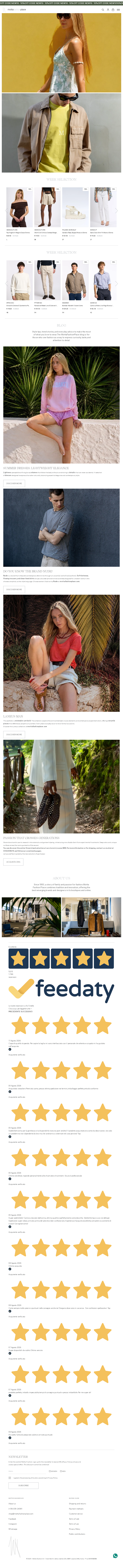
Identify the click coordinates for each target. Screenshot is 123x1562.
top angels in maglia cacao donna (18, 233)
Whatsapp (13, 1529)
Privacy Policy (52, 1478)
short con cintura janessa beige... (46, 233)
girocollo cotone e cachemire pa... (18, 306)
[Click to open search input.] (103, 9)
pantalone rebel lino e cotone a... (46, 306)
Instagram (13, 1524)
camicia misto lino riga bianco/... (102, 306)
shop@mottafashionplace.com (21, 1514)
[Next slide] (115, 210)
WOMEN (54, 1471)
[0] (113, 9)
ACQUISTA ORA (13, 862)
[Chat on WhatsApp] (115, 1556)
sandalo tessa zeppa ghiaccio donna (74, 233)
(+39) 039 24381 (15, 1509)
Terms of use (74, 1524)
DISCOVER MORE (14, 484)
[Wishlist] (97, 9)
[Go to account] (108, 9)
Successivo (27, 1012)
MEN (64, 1471)
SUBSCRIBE (23, 1486)
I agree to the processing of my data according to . (35, 1478)
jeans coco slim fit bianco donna (101, 233)
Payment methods (76, 1509)
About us (12, 1504)
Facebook (12, 1519)
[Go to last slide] (8, 210)
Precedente (14, 1012)
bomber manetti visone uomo (72, 306)
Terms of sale (74, 1519)
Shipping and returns (77, 1504)
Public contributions (77, 1534)
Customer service (75, 1514)
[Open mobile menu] (118, 9)
